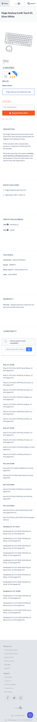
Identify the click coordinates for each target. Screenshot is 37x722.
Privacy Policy (8, 688)
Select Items (7, 85)
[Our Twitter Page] (14, 698)
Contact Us (7, 681)
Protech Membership (10, 650)
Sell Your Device (9, 661)
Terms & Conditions (10, 684)
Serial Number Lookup (11, 653)
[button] (31, 3)
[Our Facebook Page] (8, 698)
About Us (7, 668)
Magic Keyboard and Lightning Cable (18, 92)
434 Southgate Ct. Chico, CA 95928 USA (19, 720)
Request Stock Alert (20, 113)
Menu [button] (6, 3)
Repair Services (9, 657)
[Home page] (17, 3)
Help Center (8, 677)
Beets (7, 664)
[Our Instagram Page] (21, 698)
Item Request (8, 692)
